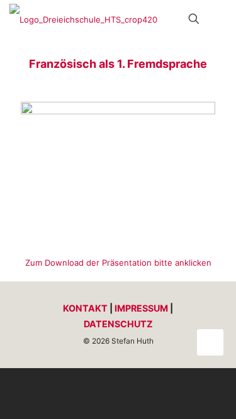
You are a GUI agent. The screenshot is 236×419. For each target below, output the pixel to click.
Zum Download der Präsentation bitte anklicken (118, 263)
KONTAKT (85, 308)
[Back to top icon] (210, 342)
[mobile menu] (219, 19)
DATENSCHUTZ (118, 323)
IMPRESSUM (141, 308)
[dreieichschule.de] (83, 19)
